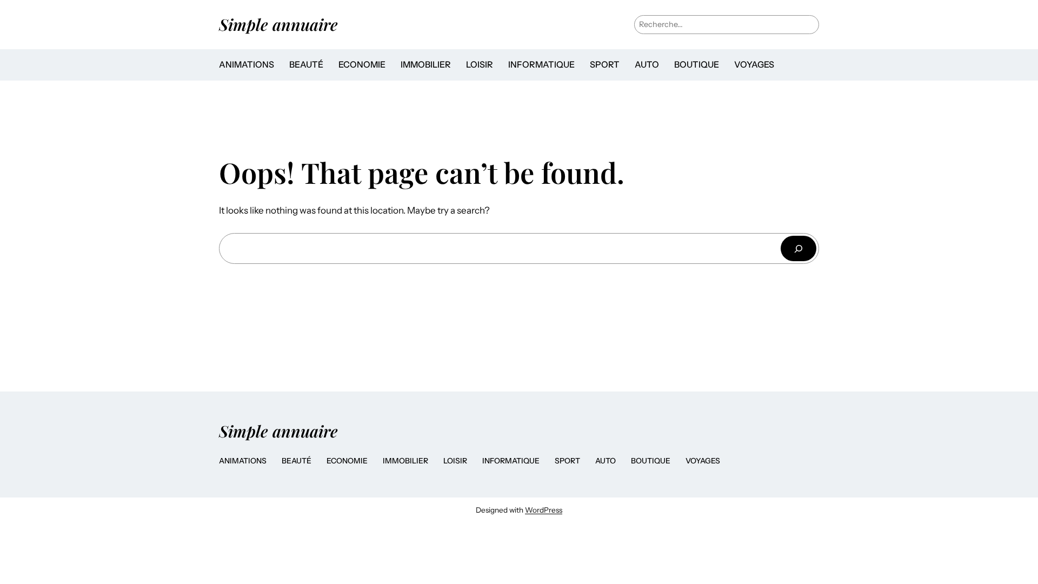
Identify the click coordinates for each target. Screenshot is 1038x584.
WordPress (543, 510)
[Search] (798, 248)
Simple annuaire (278, 24)
